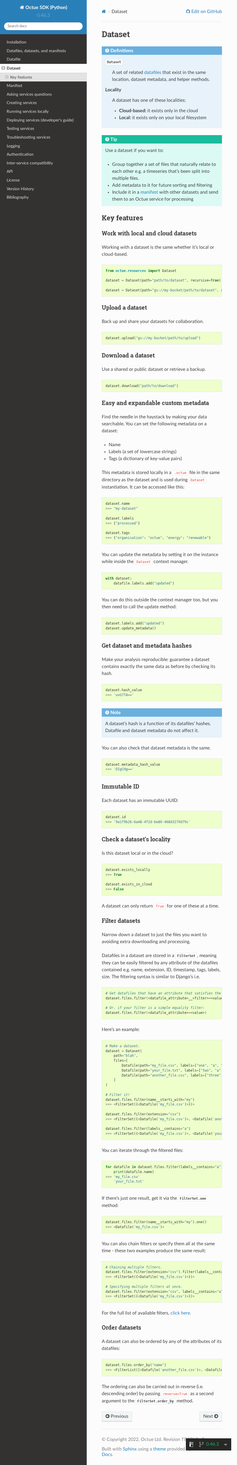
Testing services (20, 128)
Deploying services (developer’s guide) (40, 120)
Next (208, 1416)
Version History (20, 189)
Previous (119, 1416)
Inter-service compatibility (30, 163)
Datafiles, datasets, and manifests (36, 51)
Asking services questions (29, 94)
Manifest (14, 85)
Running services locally (28, 111)
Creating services (22, 103)
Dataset (14, 68)
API (10, 171)
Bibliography (18, 197)
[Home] (104, 11)
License (13, 180)
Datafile (14, 59)
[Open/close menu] (3, 68)
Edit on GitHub (206, 11)
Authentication (20, 154)
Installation (16, 42)
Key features (21, 77)
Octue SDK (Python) (45, 7)
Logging (13, 146)
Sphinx (130, 1449)
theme (159, 1449)
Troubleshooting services (28, 137)
